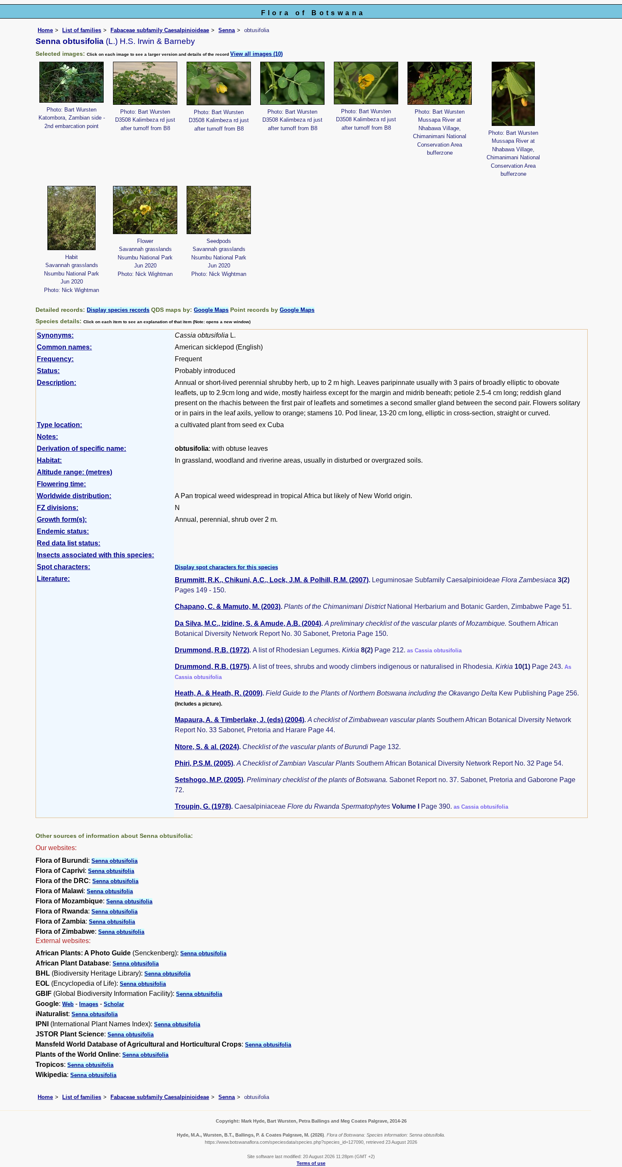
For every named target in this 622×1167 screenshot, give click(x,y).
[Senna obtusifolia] (71, 81)
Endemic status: (63, 531)
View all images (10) (256, 54)
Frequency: (55, 359)
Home (45, 30)
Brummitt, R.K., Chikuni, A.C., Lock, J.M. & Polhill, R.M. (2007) (272, 580)
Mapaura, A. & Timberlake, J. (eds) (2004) (239, 719)
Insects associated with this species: (95, 555)
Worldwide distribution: (74, 495)
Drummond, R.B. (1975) (212, 666)
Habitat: (49, 460)
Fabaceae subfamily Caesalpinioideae (159, 30)
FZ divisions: (57, 507)
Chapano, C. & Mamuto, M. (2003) (228, 606)
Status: (48, 370)
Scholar (114, 1004)
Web (68, 1004)
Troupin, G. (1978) (203, 806)
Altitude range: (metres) (74, 472)
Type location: (59, 424)
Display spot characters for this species (226, 567)
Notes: (47, 436)
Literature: (53, 578)
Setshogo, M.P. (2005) (209, 779)
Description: (56, 382)
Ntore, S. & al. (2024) (207, 746)
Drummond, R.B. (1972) (212, 650)
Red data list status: (68, 543)
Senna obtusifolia (114, 861)
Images (88, 1004)
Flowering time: (61, 484)
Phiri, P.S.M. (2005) (204, 763)
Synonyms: (55, 335)
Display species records (118, 310)
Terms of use (311, 1163)
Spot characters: (63, 566)
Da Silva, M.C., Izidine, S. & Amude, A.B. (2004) (248, 623)
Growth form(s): (62, 519)
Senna (226, 30)
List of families (81, 30)
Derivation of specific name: (81, 448)
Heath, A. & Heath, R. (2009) (218, 693)
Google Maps (211, 310)
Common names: (64, 347)
